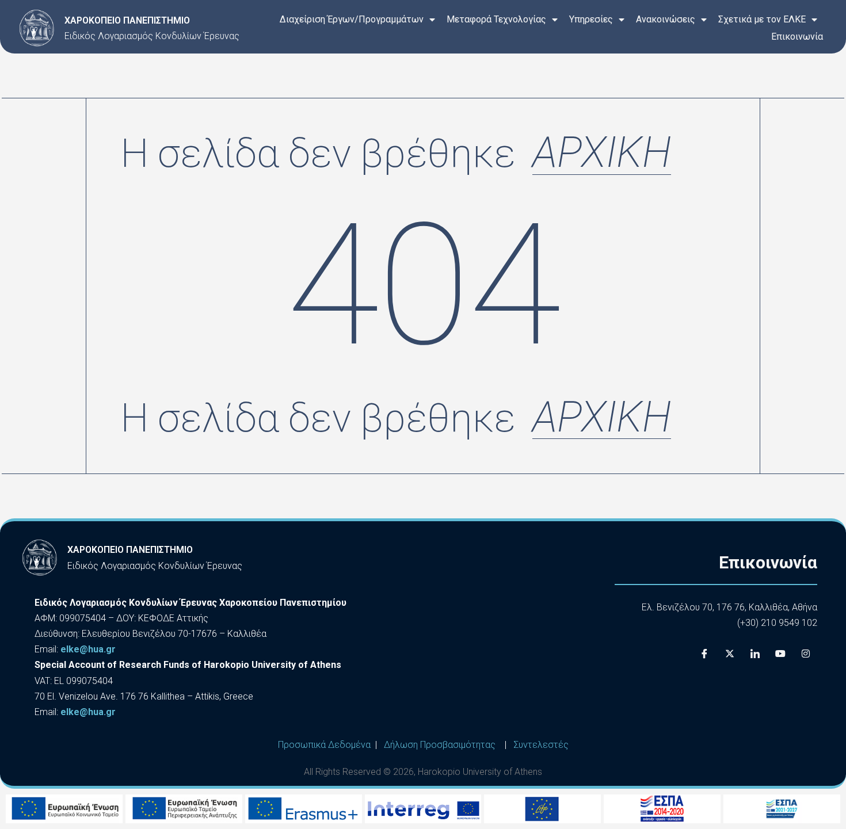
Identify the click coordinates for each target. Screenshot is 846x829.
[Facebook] (704, 653)
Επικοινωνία (797, 36)
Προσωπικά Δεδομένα (324, 744)
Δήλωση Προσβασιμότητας (440, 744)
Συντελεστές (541, 744)
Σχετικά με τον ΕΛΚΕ (762, 19)
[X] (729, 653)
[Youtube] (780, 653)
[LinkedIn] (755, 653)
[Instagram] (805, 653)
